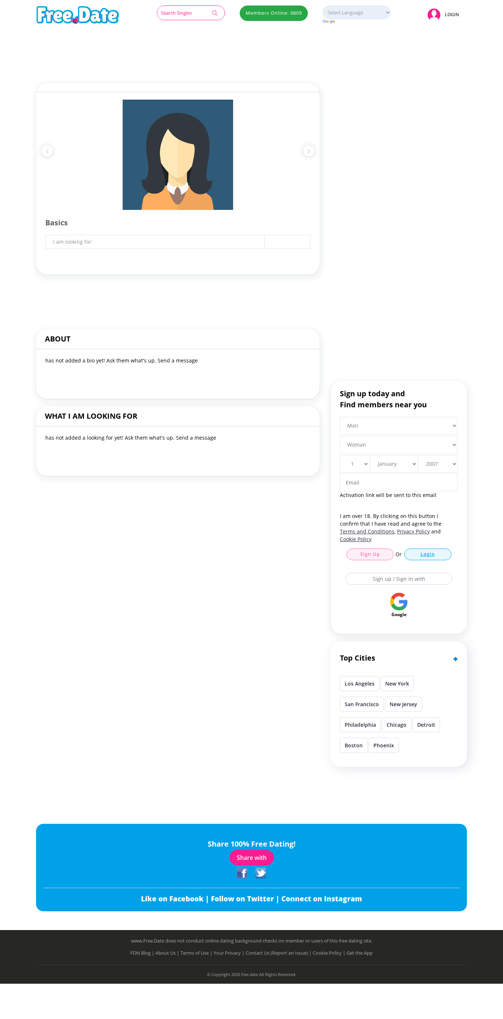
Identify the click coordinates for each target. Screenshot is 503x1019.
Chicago (397, 724)
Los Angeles (359, 683)
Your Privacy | (230, 953)
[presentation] (47, 151)
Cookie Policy (356, 539)
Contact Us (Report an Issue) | (279, 953)
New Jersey (403, 704)
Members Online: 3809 (274, 13)
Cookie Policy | (330, 953)
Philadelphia (360, 724)
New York (397, 683)
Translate (357, 21)
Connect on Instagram (321, 899)
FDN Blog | (142, 953)
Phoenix (383, 745)
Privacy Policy (413, 531)
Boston (354, 745)
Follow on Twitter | (246, 899)
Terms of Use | (197, 953)
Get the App (360, 953)
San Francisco (362, 704)
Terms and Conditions (367, 531)
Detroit (426, 724)
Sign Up (370, 554)
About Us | (167, 953)
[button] (444, 14)
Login (428, 554)
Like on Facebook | (176, 899)
